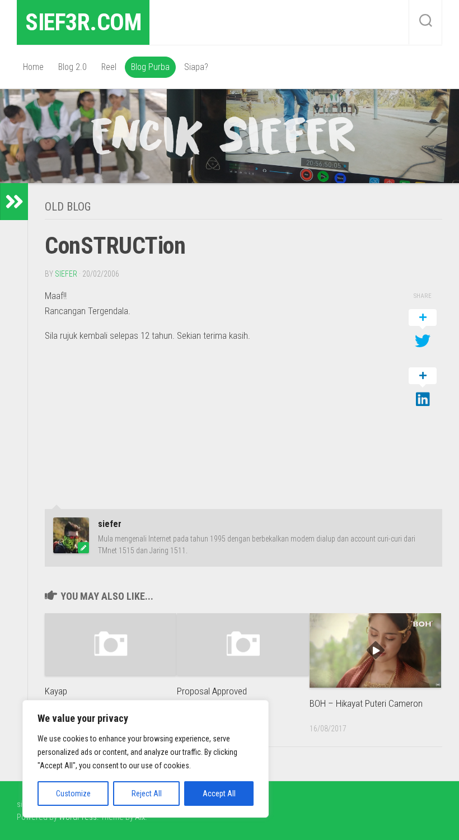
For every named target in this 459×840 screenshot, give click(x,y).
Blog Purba (150, 67)
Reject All (147, 793)
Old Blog (68, 206)
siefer (66, 273)
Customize (73, 793)
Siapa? (196, 67)
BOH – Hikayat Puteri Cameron (366, 703)
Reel (108, 67)
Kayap (56, 691)
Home (33, 67)
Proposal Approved (212, 691)
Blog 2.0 (72, 67)
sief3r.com (83, 22)
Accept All (219, 793)
